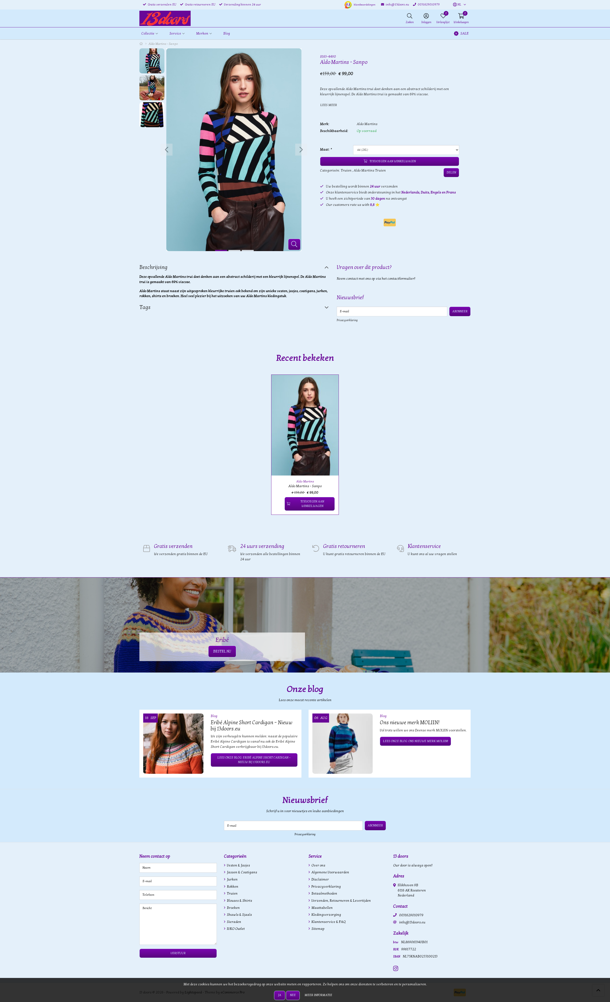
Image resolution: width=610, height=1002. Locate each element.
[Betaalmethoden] (390, 222)
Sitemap (318, 929)
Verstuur (178, 953)
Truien (346, 170)
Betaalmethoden (324, 893)
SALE (464, 33)
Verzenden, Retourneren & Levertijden (341, 901)
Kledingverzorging (326, 915)
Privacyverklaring (347, 320)
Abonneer (460, 311)
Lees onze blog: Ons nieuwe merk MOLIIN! (415, 741)
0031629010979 (411, 915)
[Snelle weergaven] (329, 384)
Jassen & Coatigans (241, 872)
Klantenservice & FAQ (328, 922)
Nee (293, 995)
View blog (462, 702)
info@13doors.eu (412, 922)
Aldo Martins (367, 124)
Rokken (232, 887)
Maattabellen (322, 908)
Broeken (233, 908)
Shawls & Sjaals (239, 915)
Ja (279, 995)
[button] (457, 5)
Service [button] (175, 33)
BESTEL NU (222, 651)
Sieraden (233, 922)
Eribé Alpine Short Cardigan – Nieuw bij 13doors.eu (251, 725)
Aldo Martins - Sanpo (305, 486)
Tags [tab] (145, 307)
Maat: (325, 149)
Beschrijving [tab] (153, 267)
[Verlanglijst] (279, 504)
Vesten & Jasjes (238, 865)
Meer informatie (318, 995)
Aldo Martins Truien (370, 170)
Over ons (318, 865)
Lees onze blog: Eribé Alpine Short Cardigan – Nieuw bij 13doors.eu (254, 760)
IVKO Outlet (235, 929)
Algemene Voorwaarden (330, 872)
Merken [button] (202, 33)
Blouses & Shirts (239, 901)
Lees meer (328, 105)
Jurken (232, 879)
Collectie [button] (147, 33)
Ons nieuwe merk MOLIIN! (409, 722)
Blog (226, 33)
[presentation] (167, 150)
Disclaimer (320, 879)
